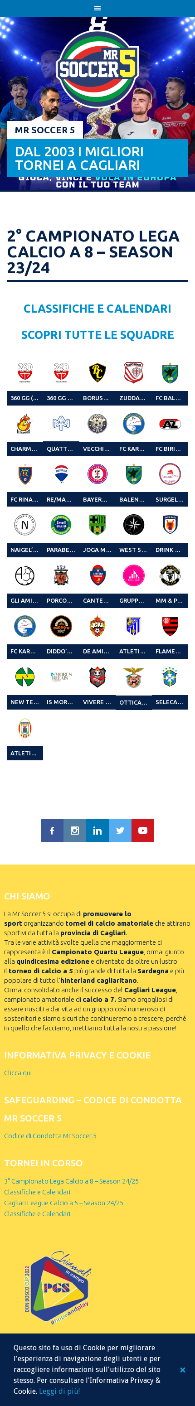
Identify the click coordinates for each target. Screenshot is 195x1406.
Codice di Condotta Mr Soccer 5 (50, 1136)
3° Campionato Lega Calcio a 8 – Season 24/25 (71, 1181)
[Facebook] (52, 830)
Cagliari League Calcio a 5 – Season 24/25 (63, 1203)
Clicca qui (18, 1073)
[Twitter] (120, 830)
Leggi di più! (59, 1391)
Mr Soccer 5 (45, 130)
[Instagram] (74, 830)
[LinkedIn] (97, 830)
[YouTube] (143, 830)
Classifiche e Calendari (37, 1192)
